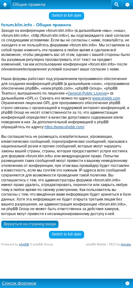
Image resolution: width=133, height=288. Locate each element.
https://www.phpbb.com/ (64, 127)
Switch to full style (66, 15)
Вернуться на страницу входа (30, 224)
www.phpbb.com (106, 98)
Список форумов (19, 283)
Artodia (126, 244)
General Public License (87, 93)
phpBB (24, 244)
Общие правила (29, 4)
